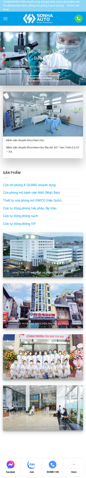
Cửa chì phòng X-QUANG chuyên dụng (29, 185)
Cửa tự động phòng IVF (19, 224)
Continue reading (43, 78)
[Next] (79, 58)
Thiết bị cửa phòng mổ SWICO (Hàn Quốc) (32, 200)
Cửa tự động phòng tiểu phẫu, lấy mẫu (29, 208)
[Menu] (5, 18)
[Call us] (79, 19)
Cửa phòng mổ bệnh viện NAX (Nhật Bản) (31, 193)
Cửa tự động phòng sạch (20, 216)
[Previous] (6, 58)
